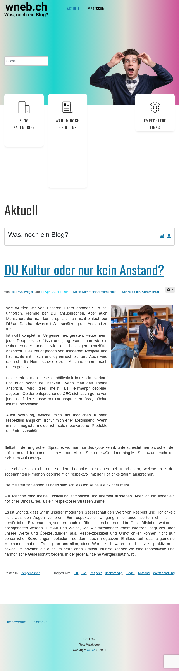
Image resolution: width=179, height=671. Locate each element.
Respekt (96, 573)
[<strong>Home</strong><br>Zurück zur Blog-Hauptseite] (162, 236)
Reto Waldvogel (21, 292)
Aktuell (73, 8)
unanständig (113, 573)
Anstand (144, 573)
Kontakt (40, 622)
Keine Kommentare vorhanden (94, 292)
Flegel (130, 573)
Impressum (96, 8)
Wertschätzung (164, 573)
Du (76, 573)
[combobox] (26, 61)
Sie (83, 573)
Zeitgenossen (30, 573)
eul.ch (91, 650)
